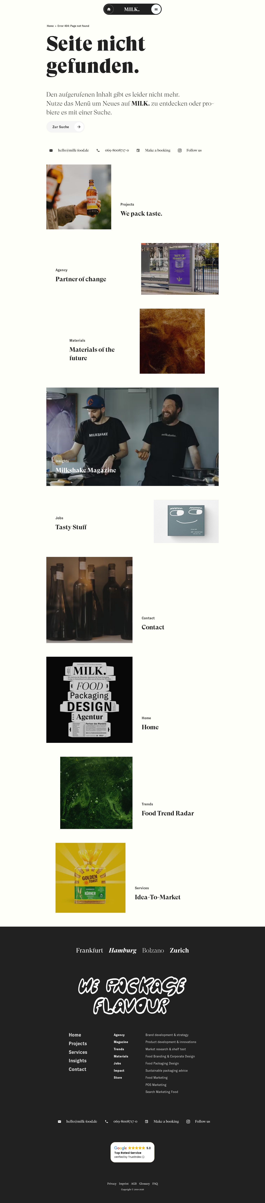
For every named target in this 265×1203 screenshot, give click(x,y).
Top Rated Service (127, 1153)
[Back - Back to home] (109, 9)
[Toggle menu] (156, 9)
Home (50, 26)
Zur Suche (60, 127)
